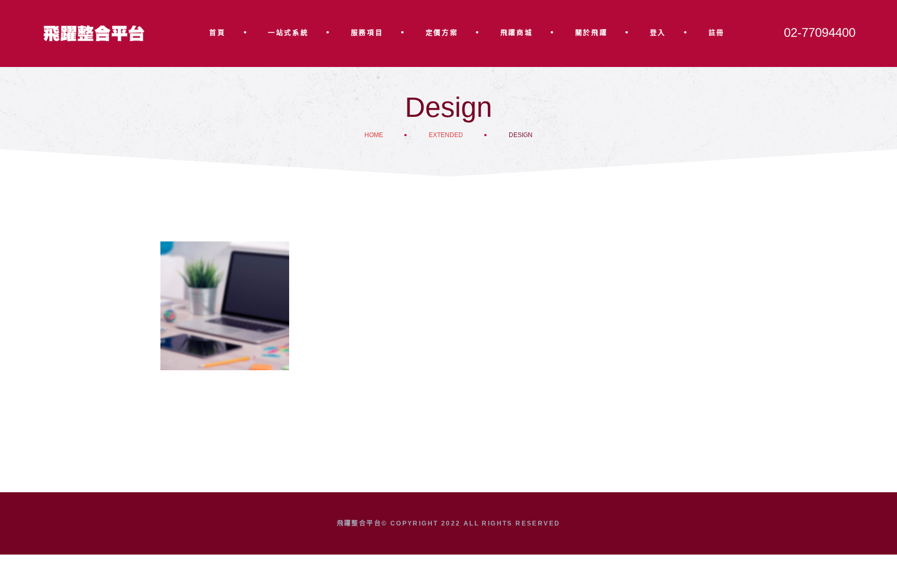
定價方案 (442, 32)
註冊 (717, 32)
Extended (446, 135)
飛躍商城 (516, 32)
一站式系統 (288, 32)
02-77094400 (819, 32)
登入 (658, 32)
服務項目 (367, 32)
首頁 (217, 32)
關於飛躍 (591, 32)
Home (373, 135)
